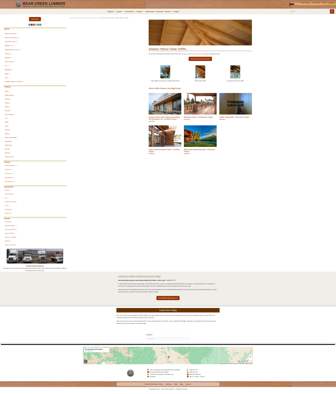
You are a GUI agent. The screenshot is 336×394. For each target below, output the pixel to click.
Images (175, 11)
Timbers (7, 103)
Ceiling (7, 107)
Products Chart (9, 157)
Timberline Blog (9, 225)
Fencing (7, 149)
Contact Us (8, 213)
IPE (6, 66)
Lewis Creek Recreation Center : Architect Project (164, 150)
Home (71, 17)
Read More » (152, 121)
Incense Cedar (9, 62)
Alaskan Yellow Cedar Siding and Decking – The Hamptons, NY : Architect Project (165, 118)
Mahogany (8, 70)
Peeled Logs (8, 145)
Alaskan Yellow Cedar (11, 37)
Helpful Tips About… (11, 245)
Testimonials (149, 11)
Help (175, 384)
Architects (8, 169)
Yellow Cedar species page (198, 54)
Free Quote (316, 3)
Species (119, 11)
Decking (7, 99)
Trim (6, 118)
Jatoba (6, 74)
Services (167, 11)
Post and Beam (9, 114)
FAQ (6, 198)
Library (7, 205)
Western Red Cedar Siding (154, 384)
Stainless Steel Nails (11, 229)
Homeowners (9, 177)
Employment (8, 209)
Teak (6, 78)
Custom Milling (9, 233)
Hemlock (7, 53)
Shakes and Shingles (11, 137)
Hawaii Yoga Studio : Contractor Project (234, 117)
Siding (6, 91)
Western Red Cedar (10, 33)
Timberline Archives (11, 202)
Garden (7, 133)
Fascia (6, 126)
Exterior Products (96, 17)
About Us (7, 190)
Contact (331, 3)
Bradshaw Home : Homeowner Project (198, 117)
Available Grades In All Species (14, 81)
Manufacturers (9, 181)
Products (110, 11)
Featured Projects (10, 165)
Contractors (8, 173)
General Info (129, 11)
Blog (324, 3)
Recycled (7, 153)
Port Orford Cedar (10, 41)
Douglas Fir (8, 45)
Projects (139, 11)
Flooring (7, 130)
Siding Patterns (9, 95)
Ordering (7, 241)
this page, (184, 54)
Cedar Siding (305, 3)
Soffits (6, 122)
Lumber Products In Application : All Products (82, 17)
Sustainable (8, 141)
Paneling (7, 110)
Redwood (7, 58)
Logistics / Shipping (10, 237)
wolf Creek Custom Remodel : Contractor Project (199, 150)
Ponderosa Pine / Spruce (12, 49)
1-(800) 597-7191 (171, 280)
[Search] (332, 11)
